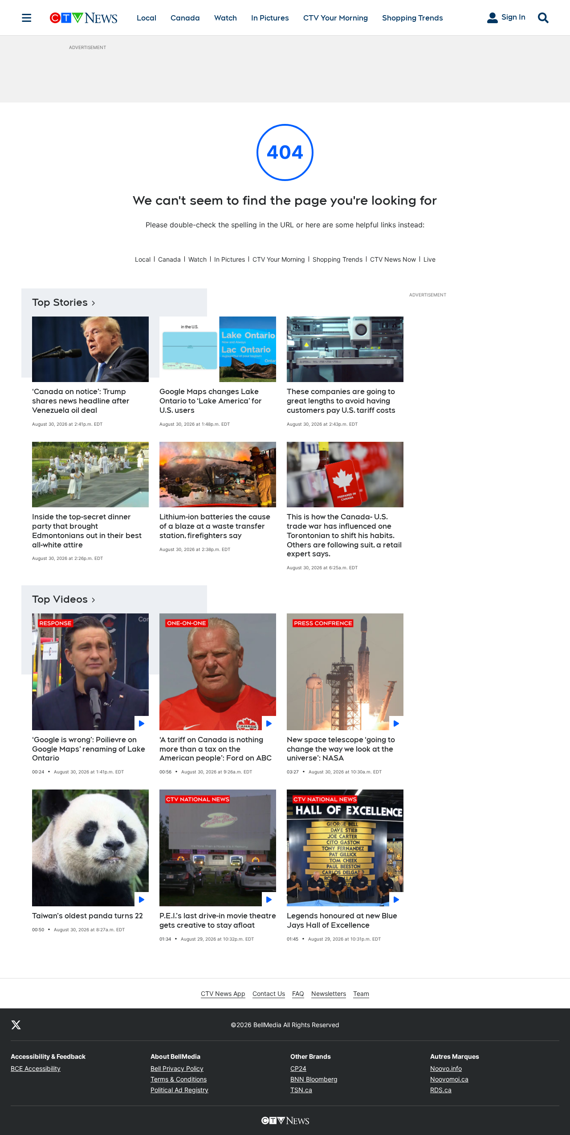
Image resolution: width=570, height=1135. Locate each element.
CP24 (298, 1068)
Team (361, 993)
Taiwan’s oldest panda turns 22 (87, 916)
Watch (225, 18)
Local (146, 18)
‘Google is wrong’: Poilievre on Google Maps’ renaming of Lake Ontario (88, 749)
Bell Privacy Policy (177, 1068)
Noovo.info (446, 1068)
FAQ (298, 993)
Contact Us (268, 993)
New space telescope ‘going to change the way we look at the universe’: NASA (341, 749)
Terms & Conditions (179, 1079)
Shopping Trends (412, 18)
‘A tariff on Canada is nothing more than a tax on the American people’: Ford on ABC (215, 749)
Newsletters (328, 993)
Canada (185, 18)
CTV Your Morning (335, 18)
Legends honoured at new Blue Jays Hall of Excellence (342, 920)
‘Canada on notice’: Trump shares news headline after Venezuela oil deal (81, 401)
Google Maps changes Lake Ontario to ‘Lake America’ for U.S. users (210, 401)
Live (429, 259)
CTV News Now (393, 259)
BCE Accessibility (36, 1068)
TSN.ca (301, 1090)
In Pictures (270, 18)
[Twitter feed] (16, 1024)
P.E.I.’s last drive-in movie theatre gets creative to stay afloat (217, 920)
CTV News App (223, 993)
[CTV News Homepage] (83, 17)
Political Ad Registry (179, 1090)
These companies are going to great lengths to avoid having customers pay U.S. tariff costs (341, 401)
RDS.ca (441, 1090)
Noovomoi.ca (449, 1079)
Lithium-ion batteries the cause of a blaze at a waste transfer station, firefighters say (214, 526)
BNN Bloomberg (314, 1079)
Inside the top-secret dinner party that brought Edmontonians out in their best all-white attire (87, 531)
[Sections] (27, 18)
